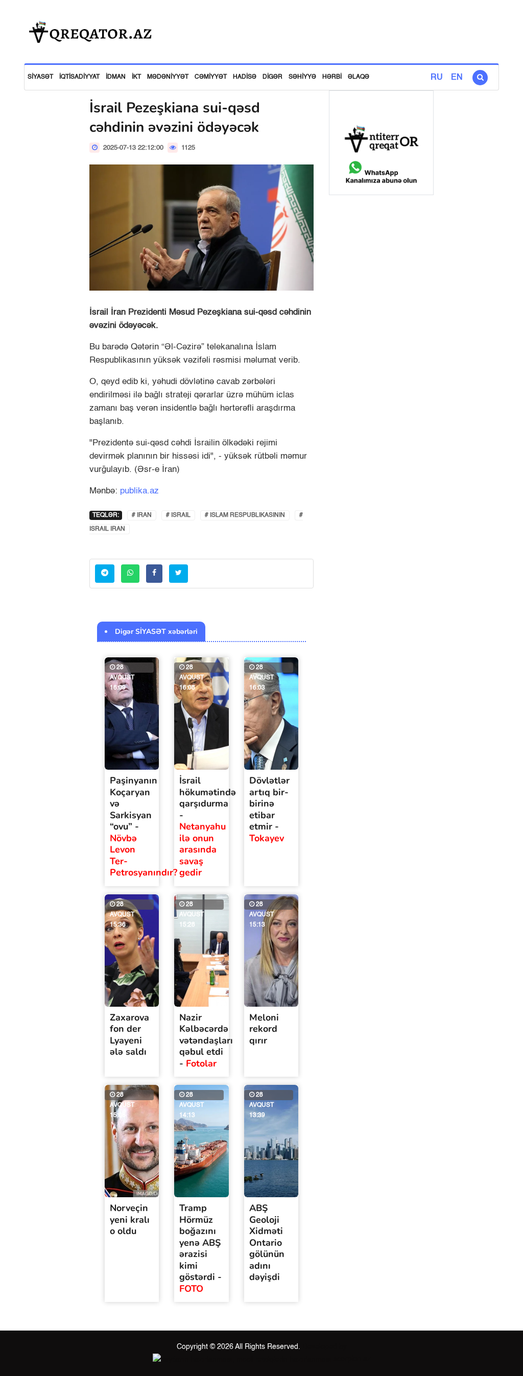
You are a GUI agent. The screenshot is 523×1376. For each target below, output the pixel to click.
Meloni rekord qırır (264, 1029)
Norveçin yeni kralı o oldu (130, 1219)
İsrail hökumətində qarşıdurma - (207, 826)
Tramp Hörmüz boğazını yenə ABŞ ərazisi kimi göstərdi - (200, 1248)
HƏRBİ (332, 77)
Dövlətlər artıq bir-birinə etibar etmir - (269, 809)
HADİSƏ (244, 77)
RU (437, 78)
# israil (178, 515)
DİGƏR (272, 77)
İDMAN (116, 77)
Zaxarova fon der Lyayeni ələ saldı (129, 1034)
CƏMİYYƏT (211, 77)
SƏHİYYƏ (302, 77)
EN (457, 78)
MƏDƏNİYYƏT (167, 77)
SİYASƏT (40, 77)
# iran (142, 515)
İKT (136, 77)
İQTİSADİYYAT (79, 77)
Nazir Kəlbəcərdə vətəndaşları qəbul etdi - (206, 1040)
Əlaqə (358, 77)
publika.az (139, 491)
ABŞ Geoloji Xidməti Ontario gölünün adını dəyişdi (266, 1242)
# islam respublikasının (245, 515)
